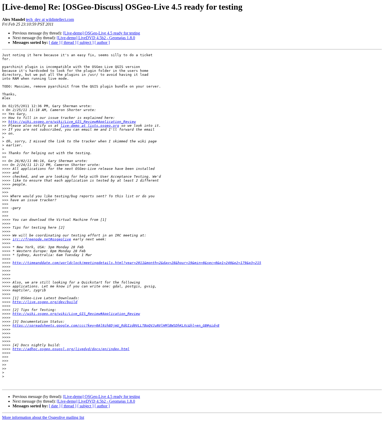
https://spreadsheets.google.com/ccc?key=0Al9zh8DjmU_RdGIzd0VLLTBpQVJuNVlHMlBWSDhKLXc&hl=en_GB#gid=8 (116, 325)
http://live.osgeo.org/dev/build (45, 302)
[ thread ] (68, 42)
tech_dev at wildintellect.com (50, 19)
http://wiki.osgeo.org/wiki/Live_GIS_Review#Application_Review (72, 122)
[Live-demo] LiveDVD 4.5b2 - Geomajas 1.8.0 (96, 38)
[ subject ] (85, 42)
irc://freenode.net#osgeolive (42, 239)
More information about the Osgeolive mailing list (43, 417)
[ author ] (102, 42)
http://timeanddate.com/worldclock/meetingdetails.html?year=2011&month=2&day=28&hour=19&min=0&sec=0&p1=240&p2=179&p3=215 (137, 263)
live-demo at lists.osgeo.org (90, 126)
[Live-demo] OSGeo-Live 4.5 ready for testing (101, 33)
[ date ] (54, 42)
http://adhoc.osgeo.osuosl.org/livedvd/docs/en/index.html (71, 349)
